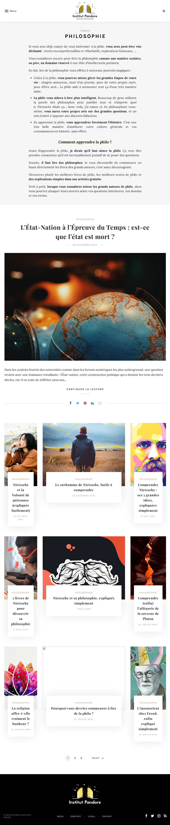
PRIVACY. (107, 816)
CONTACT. (76, 816)
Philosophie (85, 219)
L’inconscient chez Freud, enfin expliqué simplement (148, 718)
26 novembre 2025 (85, 245)
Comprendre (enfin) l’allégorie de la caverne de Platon (148, 608)
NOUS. (60, 816)
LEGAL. (92, 816)
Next (96, 758)
